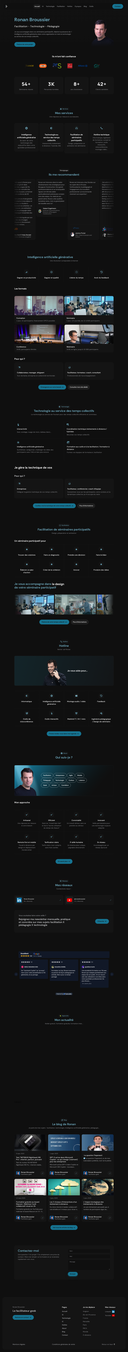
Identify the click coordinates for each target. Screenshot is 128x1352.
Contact (65, 1335)
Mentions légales (19, 1344)
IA (62, 1315)
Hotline (64, 1325)
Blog (63, 1332)
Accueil (64, 1311)
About (64, 1328)
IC (62, 1321)
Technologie (66, 1318)
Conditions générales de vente (63, 1344)
